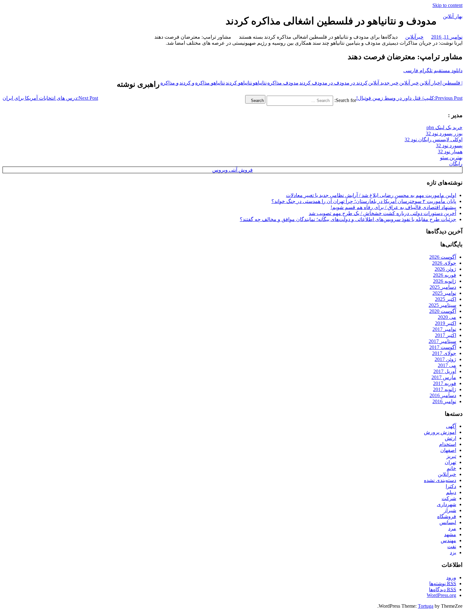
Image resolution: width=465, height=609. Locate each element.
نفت (451, 546)
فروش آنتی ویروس (232, 170)
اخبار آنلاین (430, 83)
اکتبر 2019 (445, 323)
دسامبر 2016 (443, 395)
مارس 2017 (443, 377)
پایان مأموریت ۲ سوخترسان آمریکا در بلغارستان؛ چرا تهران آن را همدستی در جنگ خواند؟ (363, 201)
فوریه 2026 (444, 275)
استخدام (447, 444)
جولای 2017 (444, 353)
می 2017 (447, 365)
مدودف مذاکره (283, 83)
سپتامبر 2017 (442, 341)
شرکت (449, 498)
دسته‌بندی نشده (440, 480)
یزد (453, 552)
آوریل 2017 (444, 371)
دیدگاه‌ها (442, 589)
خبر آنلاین (409, 83)
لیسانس (447, 522)
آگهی (451, 426)
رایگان (455, 163)
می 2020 (447, 317)
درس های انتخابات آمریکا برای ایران (50, 98)
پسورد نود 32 (449, 145)
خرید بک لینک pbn (444, 127)
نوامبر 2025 (444, 293)
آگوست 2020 (442, 311)
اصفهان (448, 450)
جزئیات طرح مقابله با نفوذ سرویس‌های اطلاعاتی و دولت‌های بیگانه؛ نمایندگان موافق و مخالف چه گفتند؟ (348, 219)
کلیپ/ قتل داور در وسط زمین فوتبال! (409, 98)
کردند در (359, 83)
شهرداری (446, 504)
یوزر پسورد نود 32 (444, 133)
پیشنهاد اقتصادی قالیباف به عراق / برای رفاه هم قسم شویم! (393, 207)
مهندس (448, 540)
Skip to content (447, 5)
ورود (451, 577)
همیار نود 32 (450, 151)
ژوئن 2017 (445, 359)
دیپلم (451, 492)
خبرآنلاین (414, 37)
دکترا (451, 486)
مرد (452, 528)
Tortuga (425, 606)
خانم (451, 468)
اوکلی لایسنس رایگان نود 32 (433, 139)
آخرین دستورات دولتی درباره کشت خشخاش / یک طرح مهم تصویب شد (382, 213)
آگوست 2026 (442, 257)
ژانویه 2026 (444, 281)
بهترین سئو (451, 157)
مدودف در (339, 83)
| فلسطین (452, 83)
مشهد (450, 534)
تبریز (451, 456)
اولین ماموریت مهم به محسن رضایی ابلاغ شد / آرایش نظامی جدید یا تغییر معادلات (371, 195)
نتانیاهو (260, 83)
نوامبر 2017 (444, 329)
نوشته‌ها (442, 583)
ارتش (450, 438)
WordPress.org (441, 595)
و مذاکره (169, 83)
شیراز (450, 510)
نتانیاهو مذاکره (210, 83)
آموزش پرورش (440, 432)
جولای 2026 (444, 263)
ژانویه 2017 (444, 389)
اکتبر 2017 (445, 335)
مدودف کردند (313, 83)
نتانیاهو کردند (239, 83)
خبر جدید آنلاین (383, 83)
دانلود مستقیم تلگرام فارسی (432, 70)
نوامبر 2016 (444, 401)
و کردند (187, 83)
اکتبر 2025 (445, 299)
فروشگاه (446, 516)
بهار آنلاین (452, 16)
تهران (450, 462)
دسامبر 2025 (443, 287)
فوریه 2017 (444, 383)
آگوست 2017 (442, 347)
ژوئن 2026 (445, 269)
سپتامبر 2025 (442, 305)
